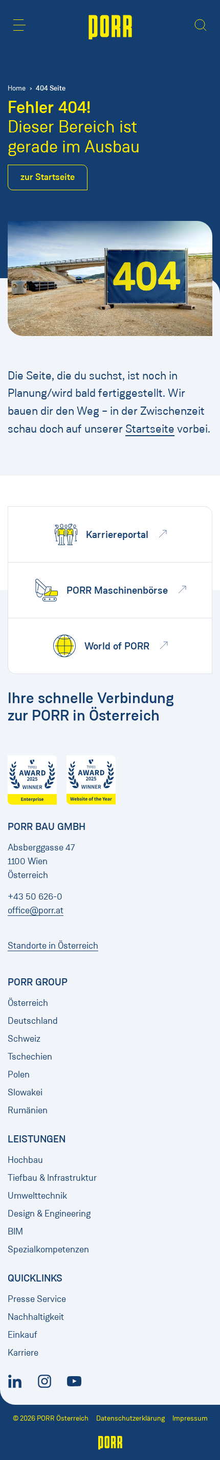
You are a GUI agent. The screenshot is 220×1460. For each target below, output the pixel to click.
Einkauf (22, 1334)
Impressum (190, 1418)
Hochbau (25, 1159)
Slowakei (25, 1092)
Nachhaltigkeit (36, 1316)
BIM (15, 1231)
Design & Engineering (49, 1213)
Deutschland (33, 1020)
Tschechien (30, 1056)
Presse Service (37, 1299)
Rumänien (28, 1110)
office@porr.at (35, 910)
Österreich (28, 1002)
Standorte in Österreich (53, 945)
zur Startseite (47, 177)
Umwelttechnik (37, 1195)
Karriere (23, 1352)
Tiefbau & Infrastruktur (52, 1177)
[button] (19, 25)
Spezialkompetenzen (48, 1249)
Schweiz (24, 1038)
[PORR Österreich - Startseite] (110, 26)
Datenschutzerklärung (130, 1418)
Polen (19, 1074)
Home (17, 88)
